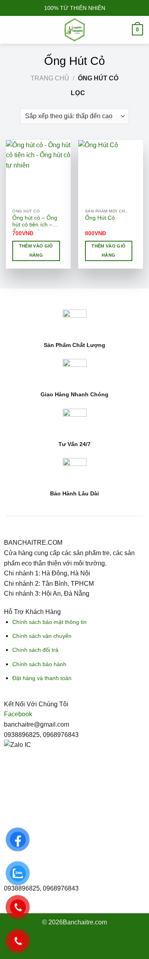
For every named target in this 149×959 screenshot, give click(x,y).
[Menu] (10, 29)
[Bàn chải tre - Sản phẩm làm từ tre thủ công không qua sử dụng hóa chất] (75, 30)
